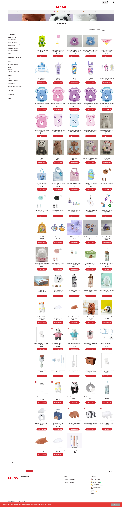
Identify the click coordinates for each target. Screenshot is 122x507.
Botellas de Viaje (11, 45)
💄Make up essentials (95, 479)
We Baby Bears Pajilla (74, 236)
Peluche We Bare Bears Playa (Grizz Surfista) (74, 157)
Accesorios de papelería (13, 50)
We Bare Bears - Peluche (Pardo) (42, 450)
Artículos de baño (11, 85)
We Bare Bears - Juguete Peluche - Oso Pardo (90, 317)
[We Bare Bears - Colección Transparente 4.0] (90, 200)
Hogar (9, 78)
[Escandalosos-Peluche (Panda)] (90, 414)
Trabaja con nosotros (69, 482)
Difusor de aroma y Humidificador (15, 86)
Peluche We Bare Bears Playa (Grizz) (58, 157)
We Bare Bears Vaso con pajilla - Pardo (107, 264)
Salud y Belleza (12, 37)
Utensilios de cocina (12, 82)
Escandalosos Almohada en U (41, 423)
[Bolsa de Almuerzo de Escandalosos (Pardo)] (58, 414)
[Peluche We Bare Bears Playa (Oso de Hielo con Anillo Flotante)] (90, 147)
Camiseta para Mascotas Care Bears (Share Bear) (58, 131)
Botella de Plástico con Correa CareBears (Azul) (41, 77)
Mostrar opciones (42, 429)
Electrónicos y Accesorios (14, 57)
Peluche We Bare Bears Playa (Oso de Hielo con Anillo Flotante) (90, 157)
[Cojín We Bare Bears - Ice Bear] (106, 280)
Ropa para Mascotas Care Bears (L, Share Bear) (90, 104)
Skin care (10, 41)
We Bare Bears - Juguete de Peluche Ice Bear (58, 317)
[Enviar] (21, 2)
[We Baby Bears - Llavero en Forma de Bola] (74, 200)
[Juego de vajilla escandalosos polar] (106, 334)
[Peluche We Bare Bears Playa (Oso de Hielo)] (106, 121)
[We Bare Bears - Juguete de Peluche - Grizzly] (74, 307)
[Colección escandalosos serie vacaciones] (58, 387)
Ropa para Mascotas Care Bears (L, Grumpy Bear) (107, 104)
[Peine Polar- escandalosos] (74, 360)
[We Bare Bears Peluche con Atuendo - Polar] (74, 334)
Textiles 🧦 (93, 493)
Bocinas (9, 61)
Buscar (65, 476)
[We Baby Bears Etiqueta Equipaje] (58, 227)
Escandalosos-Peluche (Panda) (91, 423)
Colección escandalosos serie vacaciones (58, 397)
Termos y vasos (11, 83)
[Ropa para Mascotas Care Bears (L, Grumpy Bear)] (106, 94)
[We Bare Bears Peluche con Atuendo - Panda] (58, 334)
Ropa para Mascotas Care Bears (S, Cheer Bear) (58, 104)
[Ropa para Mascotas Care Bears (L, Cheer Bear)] (41, 121)
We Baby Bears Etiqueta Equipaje (58, 236)
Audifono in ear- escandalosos (58, 370)
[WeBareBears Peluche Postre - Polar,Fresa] (41, 254)
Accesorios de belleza (12, 39)
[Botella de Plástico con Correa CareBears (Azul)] (41, 67)
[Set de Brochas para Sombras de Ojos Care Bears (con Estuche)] (106, 67)
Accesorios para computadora (14, 66)
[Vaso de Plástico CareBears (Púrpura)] (90, 67)
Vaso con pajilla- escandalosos (107, 396)
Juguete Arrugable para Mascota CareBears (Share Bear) (74, 51)
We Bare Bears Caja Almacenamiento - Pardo (90, 264)
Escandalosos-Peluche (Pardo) (74, 423)
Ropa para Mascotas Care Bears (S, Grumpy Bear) (42, 104)
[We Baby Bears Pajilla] (74, 227)
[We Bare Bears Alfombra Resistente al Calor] (58, 280)
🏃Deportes (93, 476)
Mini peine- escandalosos (41, 370)
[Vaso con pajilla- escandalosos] (106, 387)
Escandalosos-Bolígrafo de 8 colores (74, 450)
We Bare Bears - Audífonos (107, 183)
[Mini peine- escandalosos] (41, 360)
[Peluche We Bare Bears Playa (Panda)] (41, 147)
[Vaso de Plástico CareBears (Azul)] (74, 67)
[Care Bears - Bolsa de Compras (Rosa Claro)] (74, 174)
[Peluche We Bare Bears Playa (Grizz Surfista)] (74, 147)
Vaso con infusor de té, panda (90, 343)
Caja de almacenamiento (13, 80)
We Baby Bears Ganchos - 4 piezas (90, 237)
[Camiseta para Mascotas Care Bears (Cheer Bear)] (90, 120)
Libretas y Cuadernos (12, 52)
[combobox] (28, 2)
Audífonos (10, 60)
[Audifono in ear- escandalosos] (58, 360)
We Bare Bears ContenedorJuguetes (41, 291)
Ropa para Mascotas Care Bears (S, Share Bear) (74, 104)
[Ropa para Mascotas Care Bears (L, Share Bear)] (90, 94)
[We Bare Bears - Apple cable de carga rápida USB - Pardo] (74, 254)
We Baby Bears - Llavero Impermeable (106, 211)
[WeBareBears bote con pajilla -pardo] (90, 280)
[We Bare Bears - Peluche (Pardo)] (41, 440)
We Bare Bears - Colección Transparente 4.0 (91, 211)
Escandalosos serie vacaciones (74, 396)
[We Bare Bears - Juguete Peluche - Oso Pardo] (90, 307)
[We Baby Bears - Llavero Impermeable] (106, 200)
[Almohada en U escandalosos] (90, 387)
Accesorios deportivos (13, 96)
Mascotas (10, 88)
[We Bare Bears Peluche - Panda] (106, 307)
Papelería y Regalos (13, 48)
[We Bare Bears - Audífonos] (106, 174)
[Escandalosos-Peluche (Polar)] (106, 414)
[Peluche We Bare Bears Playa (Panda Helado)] (106, 147)
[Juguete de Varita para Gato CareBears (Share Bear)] (58, 41)
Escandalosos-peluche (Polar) (58, 450)
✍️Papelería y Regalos (96, 484)
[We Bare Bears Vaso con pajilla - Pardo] (106, 254)
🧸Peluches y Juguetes (96, 487)
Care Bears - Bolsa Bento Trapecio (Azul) (41, 184)
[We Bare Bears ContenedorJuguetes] (41, 280)
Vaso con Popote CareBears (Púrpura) (58, 77)
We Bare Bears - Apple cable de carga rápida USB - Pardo (74, 264)
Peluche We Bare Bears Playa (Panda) (41, 157)
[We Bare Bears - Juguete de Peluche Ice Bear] (58, 307)
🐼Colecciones (94, 478)
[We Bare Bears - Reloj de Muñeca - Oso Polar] (41, 334)
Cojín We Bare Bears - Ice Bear (107, 290)
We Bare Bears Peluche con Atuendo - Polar (74, 344)
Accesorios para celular (13, 64)
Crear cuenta (17, 2)
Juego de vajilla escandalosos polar (106, 344)
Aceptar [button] (115, 504)
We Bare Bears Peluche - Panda (107, 316)
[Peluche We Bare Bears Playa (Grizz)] (58, 147)
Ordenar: (98, 29)
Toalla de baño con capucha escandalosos (42, 397)
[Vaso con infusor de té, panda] (90, 334)
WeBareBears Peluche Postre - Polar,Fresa (42, 264)
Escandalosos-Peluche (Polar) (107, 423)
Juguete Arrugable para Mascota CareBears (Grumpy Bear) (90, 51)
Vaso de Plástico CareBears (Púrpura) (91, 77)
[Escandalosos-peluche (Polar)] (58, 440)
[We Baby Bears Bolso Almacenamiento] (106, 227)
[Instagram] (105, 2)
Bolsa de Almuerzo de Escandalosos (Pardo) (58, 424)
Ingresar (10, 2)
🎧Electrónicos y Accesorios (97, 485)
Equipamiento (11, 94)
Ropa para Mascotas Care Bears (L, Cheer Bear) (42, 131)
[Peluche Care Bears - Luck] (41, 41)
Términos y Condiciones (69, 479)
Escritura (10, 53)
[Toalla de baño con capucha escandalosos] (41, 387)
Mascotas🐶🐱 (94, 491)
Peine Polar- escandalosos (74, 370)
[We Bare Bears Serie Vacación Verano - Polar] (41, 307)
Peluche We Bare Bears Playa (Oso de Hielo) (106, 131)
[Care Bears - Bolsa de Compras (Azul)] (58, 174)
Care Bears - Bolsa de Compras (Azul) (58, 184)
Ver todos (93, 495)
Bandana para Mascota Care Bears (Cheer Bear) (107, 51)
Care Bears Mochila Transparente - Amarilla (42, 237)
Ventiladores (10, 69)
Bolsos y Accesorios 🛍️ (96, 482)
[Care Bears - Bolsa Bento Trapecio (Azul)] (41, 174)
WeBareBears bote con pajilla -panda (74, 291)
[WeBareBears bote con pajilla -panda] (74, 280)
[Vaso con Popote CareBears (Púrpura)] (58, 67)
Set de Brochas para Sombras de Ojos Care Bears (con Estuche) (107, 77)
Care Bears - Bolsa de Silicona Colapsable (90, 184)
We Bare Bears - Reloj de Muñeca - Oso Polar (41, 344)
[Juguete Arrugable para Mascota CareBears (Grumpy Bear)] (90, 41)
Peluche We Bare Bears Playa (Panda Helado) (106, 157)
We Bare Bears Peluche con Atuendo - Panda (58, 344)
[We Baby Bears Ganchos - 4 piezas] (90, 227)
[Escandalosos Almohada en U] (41, 414)
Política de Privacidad (69, 478)
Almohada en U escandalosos (90, 396)
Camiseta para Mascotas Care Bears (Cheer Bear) (90, 131)
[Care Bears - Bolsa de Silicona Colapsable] (90, 174)
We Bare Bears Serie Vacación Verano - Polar (41, 317)
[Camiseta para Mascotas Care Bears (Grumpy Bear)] (74, 120)
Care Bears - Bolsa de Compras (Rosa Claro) (74, 184)
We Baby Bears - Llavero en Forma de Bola (74, 211)
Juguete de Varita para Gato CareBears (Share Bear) (58, 51)
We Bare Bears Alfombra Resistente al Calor (58, 291)
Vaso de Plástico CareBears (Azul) (74, 77)
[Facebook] (103, 2)
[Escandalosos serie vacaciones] (74, 387)
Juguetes (10, 74)
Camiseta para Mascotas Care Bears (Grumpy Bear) (74, 131)
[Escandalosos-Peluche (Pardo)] (74, 414)
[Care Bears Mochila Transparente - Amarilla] (41, 227)
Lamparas (10, 67)
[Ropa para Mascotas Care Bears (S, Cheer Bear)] (58, 94)
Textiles (9, 98)
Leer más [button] (49, 504)
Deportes (10, 90)
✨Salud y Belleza (94, 481)
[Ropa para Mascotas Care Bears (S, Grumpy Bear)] (41, 94)
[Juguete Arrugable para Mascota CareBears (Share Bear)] (74, 41)
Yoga (9, 93)
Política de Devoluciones (69, 481)
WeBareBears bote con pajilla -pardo (90, 291)
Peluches (10, 75)
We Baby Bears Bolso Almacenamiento (107, 237)
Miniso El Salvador (23, 501)
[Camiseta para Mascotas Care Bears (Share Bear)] (58, 120)
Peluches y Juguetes (13, 71)
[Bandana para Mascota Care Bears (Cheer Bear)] (106, 41)
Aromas (92, 490)
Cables (9, 63)
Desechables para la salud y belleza (15, 44)
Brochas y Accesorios (12, 42)
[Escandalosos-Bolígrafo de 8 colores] (74, 440)
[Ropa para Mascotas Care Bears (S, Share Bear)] (74, 94)
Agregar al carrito (42, 56)
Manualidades (11, 55)
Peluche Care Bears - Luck (42, 50)
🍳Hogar (93, 488)
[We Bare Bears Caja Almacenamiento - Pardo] (90, 254)
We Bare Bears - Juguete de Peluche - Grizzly (74, 317)
